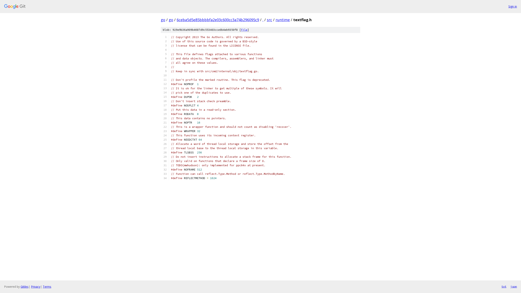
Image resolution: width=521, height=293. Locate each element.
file (244, 30)
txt (503, 286)
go (163, 19)
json (513, 286)
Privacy (35, 287)
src (269, 19)
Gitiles (24, 287)
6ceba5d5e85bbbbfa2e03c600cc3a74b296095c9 (218, 19)
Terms (47, 287)
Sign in (512, 6)
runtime (283, 19)
